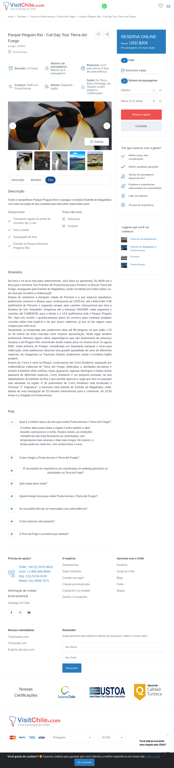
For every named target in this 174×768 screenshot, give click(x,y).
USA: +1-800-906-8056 (34, 571)
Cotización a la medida (76, 590)
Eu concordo (84, 762)
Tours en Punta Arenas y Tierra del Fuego (52, 16)
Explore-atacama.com (21, 649)
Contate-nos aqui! (73, 577)
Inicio (11, 16)
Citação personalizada (76, 584)
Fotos (120, 584)
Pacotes (22, 16)
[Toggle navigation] (168, 6)
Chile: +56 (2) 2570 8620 (36, 567)
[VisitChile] (24, 6)
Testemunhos (70, 564)
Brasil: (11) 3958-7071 (34, 580)
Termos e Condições (74, 596)
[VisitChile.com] (34, 721)
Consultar (141, 126)
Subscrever (72, 668)
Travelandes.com (18, 636)
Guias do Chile (126, 571)
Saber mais (153, 756)
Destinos (122, 564)
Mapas (121, 590)
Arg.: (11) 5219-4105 (33, 576)
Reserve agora (141, 114)
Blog (119, 577)
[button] (161, 6)
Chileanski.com (17, 643)
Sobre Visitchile (71, 571)
